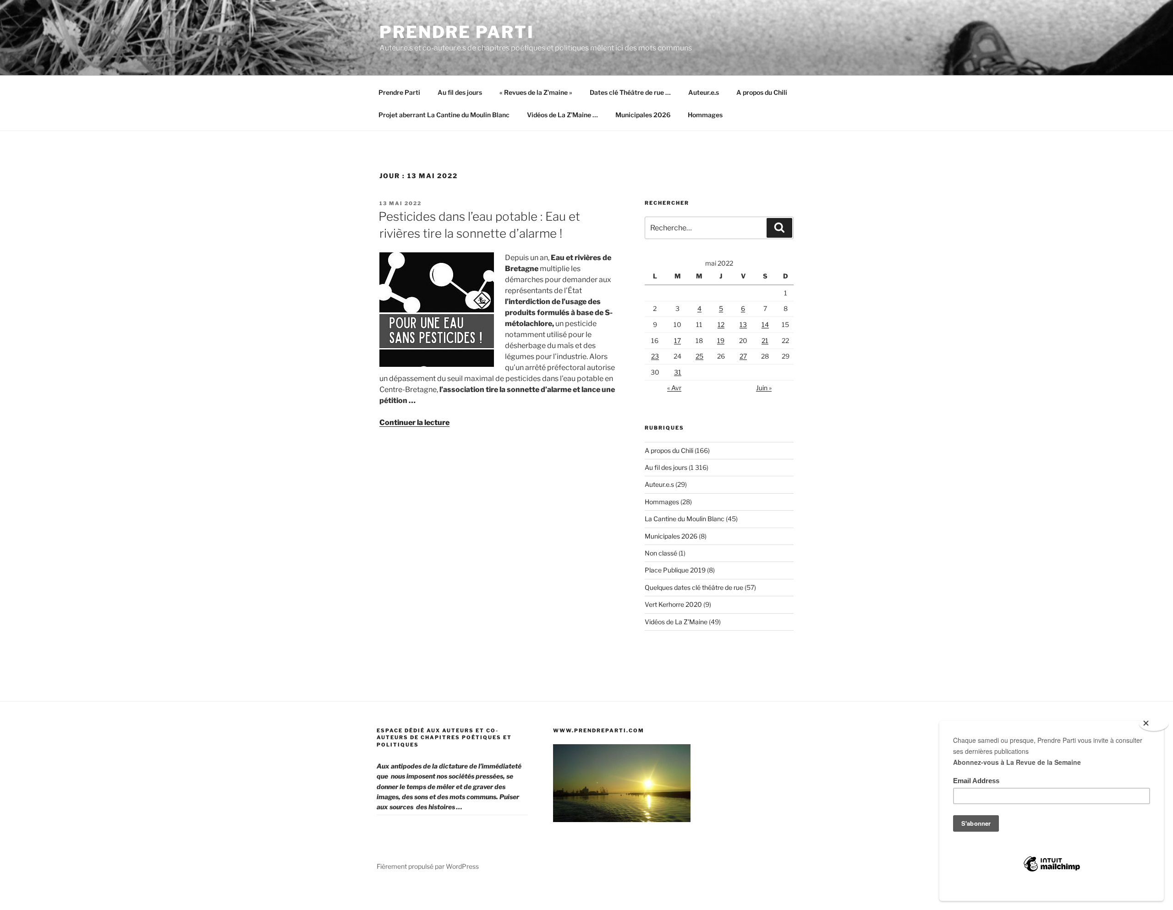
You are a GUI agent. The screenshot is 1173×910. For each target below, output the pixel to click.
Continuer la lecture (414, 422)
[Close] (1153, 723)
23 (655, 356)
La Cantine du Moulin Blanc (684, 519)
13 (743, 324)
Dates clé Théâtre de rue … (630, 92)
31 (677, 372)
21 (765, 340)
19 (720, 340)
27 (743, 356)
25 (699, 356)
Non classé (661, 553)
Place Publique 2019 (675, 570)
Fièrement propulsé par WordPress (428, 866)
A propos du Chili (761, 92)
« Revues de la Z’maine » (535, 92)
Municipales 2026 (642, 115)
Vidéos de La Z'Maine (676, 622)
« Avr (674, 388)
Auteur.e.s (703, 92)
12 (721, 324)
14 (765, 324)
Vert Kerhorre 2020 (673, 604)
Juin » (764, 388)
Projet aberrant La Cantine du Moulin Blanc (444, 115)
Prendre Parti (456, 32)
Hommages (705, 115)
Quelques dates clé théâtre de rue (694, 587)
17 (677, 340)
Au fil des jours (460, 92)
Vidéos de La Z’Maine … (562, 115)
